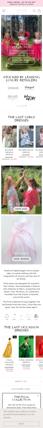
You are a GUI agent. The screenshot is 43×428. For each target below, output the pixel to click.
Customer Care (20, 389)
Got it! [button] (21, 424)
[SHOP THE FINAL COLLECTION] (21, 43)
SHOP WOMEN (21, 259)
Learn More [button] (17, 418)
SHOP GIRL (21, 209)
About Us (21, 381)
